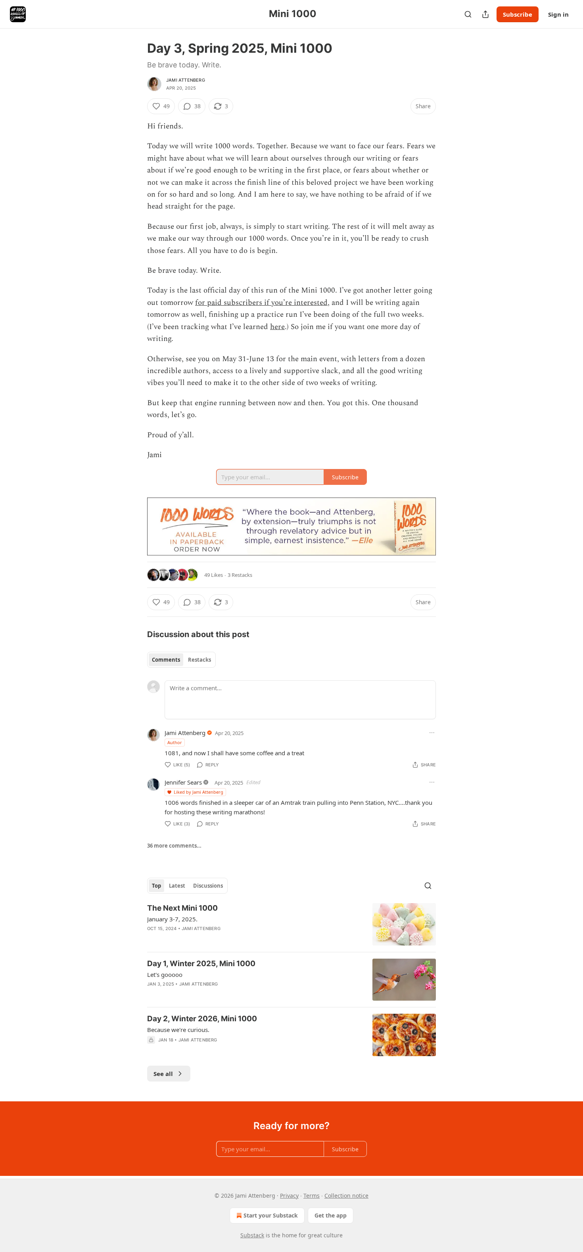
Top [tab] (156, 885)
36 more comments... (174, 845)
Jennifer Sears (183, 782)
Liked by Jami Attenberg (198, 792)
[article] (291, 924)
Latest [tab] (177, 885)
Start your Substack (271, 1215)
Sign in (558, 14)
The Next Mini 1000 (182, 908)
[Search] (468, 14)
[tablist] (181, 660)
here (277, 327)
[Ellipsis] (432, 732)
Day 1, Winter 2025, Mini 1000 (201, 963)
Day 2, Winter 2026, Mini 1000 (202, 1018)
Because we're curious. (178, 1030)
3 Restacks (240, 574)
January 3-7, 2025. (172, 919)
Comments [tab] (166, 659)
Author (174, 742)
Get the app (331, 1215)
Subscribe (517, 14)
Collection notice (346, 1195)
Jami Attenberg (185, 80)
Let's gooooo (164, 974)
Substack (252, 1235)
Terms (311, 1195)
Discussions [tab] (208, 885)
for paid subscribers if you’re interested (261, 302)
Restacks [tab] (199, 659)
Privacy (289, 1195)
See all (163, 1074)
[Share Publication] (485, 14)
